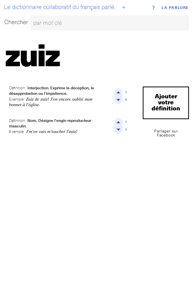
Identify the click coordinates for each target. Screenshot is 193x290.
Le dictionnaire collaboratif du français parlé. (59, 7)
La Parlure (175, 8)
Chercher (16, 22)
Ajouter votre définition (166, 102)
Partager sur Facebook (166, 133)
